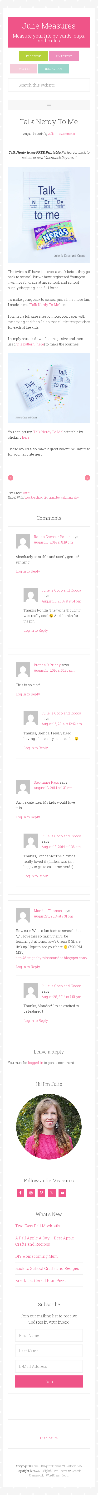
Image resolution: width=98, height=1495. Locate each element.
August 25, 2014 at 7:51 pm (61, 997)
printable (54, 497)
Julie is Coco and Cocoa (61, 590)
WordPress (53, 1475)
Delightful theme (51, 1466)
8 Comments (67, 134)
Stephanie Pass (46, 782)
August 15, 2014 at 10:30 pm (54, 670)
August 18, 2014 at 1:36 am (61, 847)
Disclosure (49, 1438)
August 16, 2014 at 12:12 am (62, 724)
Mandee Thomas (48, 910)
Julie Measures (49, 25)
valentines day (70, 497)
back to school (33, 497)
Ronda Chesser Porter (52, 536)
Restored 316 (74, 1466)
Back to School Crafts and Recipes (47, 1268)
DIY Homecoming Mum (36, 1256)
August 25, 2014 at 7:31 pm (53, 916)
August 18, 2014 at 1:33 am (53, 788)
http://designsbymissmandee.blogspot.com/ (51, 958)
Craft (26, 493)
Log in (65, 1475)
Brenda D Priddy (47, 665)
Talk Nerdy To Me (44, 304)
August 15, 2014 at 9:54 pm (61, 601)
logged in (35, 1062)
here (40, 344)
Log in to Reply (28, 571)
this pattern (25, 344)
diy (45, 497)
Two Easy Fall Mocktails (37, 1225)
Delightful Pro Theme (54, 1471)
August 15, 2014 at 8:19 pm (53, 542)
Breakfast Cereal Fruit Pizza (41, 1280)
